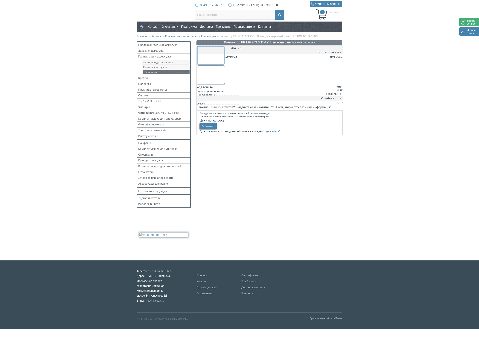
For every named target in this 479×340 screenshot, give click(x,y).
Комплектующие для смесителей (159, 166)
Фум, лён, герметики (151, 124)
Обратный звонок (327, 3)
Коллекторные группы (155, 67)
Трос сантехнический (152, 130)
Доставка (206, 26)
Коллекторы (208, 36)
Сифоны (143, 95)
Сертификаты (250, 275)
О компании (170, 26)
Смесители (145, 154)
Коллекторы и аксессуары (181, 36)
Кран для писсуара (150, 160)
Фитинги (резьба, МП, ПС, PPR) (158, 112)
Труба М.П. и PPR (149, 101)
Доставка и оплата (253, 287)
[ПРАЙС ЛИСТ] (18, 334)
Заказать (209, 126)
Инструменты (147, 136)
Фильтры (144, 107)
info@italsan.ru (155, 300)
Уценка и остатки (149, 198)
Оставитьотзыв (472, 31)
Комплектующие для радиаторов (159, 118)
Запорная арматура (150, 50)
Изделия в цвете (149, 203)
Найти (279, 15)
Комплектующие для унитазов (157, 148)
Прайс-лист (189, 26)
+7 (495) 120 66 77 (161, 271)
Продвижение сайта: (321, 318)
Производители (244, 26)
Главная (142, 27)
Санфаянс (145, 143)
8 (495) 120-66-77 (212, 5)
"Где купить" (271, 131)
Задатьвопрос (471, 22)
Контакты (264, 26)
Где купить (223, 26)
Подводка (144, 83)
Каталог (153, 26)
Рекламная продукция (152, 191)
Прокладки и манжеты (152, 89)
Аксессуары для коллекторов (158, 62)
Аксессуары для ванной (153, 183)
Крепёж (143, 78)
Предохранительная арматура (157, 44)
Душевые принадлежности (155, 177)
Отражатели (146, 172)
